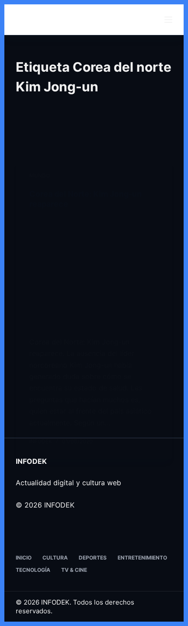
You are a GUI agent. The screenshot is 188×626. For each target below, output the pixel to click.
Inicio (23, 557)
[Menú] (168, 20)
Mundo (39, 175)
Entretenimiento (142, 557)
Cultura (55, 557)
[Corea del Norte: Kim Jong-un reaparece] (94, 272)
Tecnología (33, 570)
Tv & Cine (74, 570)
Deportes (93, 557)
